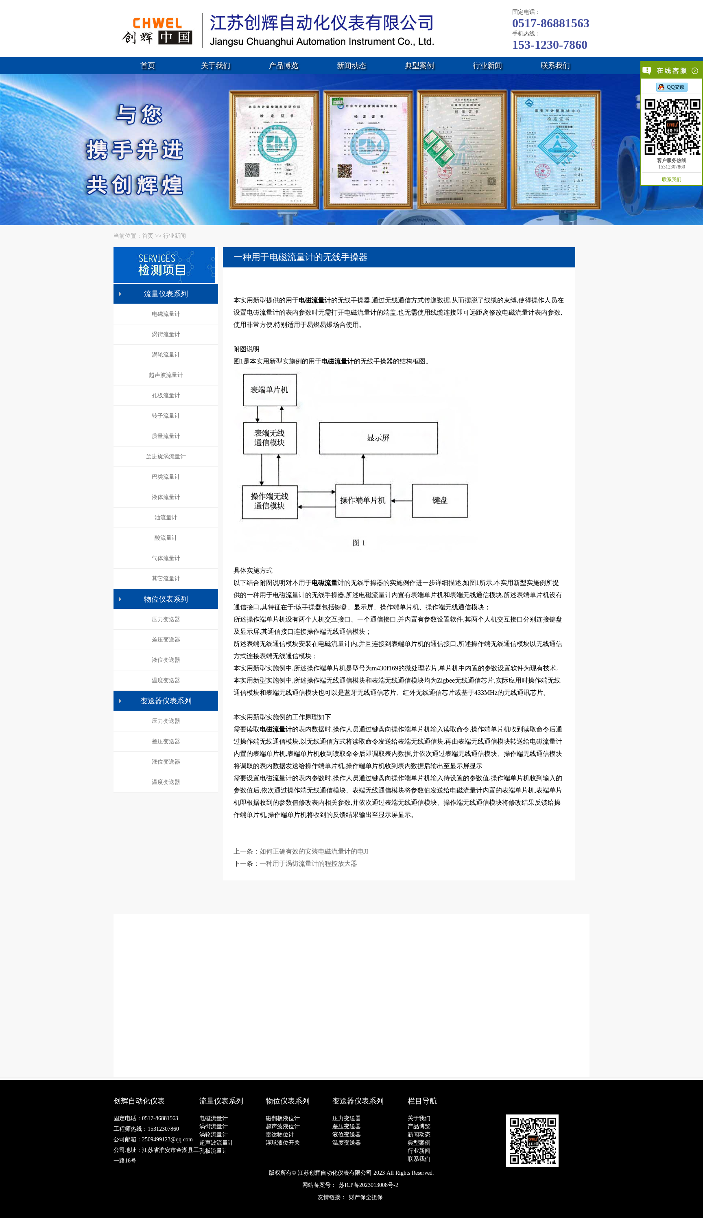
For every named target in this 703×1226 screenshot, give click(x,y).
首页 (147, 65)
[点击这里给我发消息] (672, 87)
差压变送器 (166, 640)
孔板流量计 (166, 395)
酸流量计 (166, 538)
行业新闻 (487, 65)
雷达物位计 (280, 1135)
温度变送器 (166, 680)
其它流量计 (166, 579)
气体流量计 (166, 558)
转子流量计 (166, 416)
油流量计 (166, 517)
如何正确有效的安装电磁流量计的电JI (314, 851)
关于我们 (215, 65)
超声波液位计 (283, 1126)
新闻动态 (351, 65)
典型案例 (419, 65)
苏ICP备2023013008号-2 (368, 1185)
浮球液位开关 (283, 1143)
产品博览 (283, 65)
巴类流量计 (166, 477)
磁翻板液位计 (283, 1118)
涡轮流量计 (166, 355)
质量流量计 (166, 436)
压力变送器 (166, 619)
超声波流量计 (166, 375)
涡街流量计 (166, 334)
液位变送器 (166, 660)
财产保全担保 (366, 1197)
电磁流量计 (166, 314)
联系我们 (555, 65)
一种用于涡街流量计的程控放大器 (308, 863)
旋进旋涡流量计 (166, 456)
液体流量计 (166, 497)
